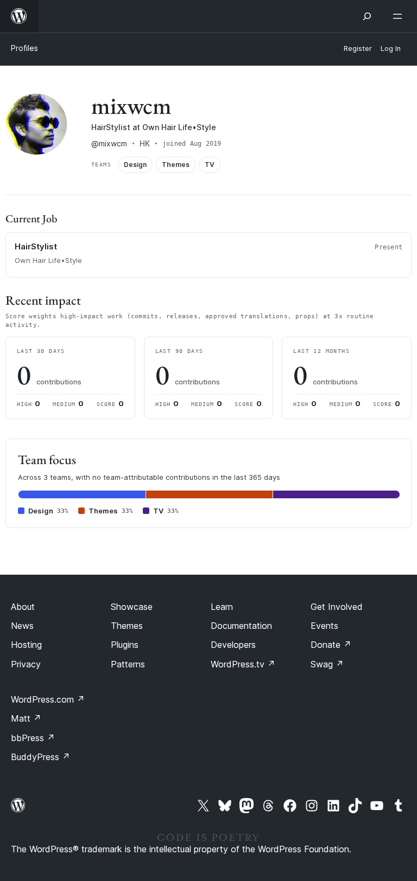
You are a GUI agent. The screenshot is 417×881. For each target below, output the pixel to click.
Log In (391, 48)
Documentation (241, 625)
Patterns (128, 664)
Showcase (132, 606)
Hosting (26, 644)
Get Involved (337, 606)
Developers (233, 644)
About (23, 606)
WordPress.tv (243, 664)
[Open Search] (367, 16)
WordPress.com (48, 699)
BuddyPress (40, 756)
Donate (331, 644)
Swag (327, 664)
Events (324, 625)
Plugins (124, 644)
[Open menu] (399, 16)
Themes (127, 625)
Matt (26, 718)
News (22, 625)
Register (358, 48)
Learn (222, 606)
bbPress (33, 737)
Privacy (26, 664)
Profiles (24, 48)
